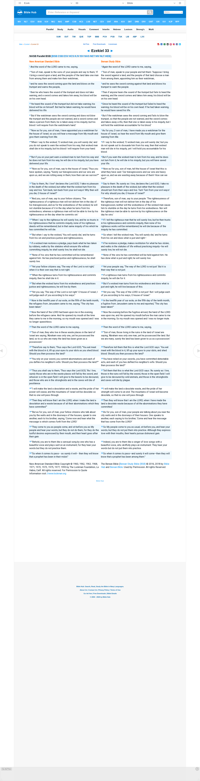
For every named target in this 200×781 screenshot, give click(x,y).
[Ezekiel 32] (3, 357)
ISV (82, 56)
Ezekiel (26, 44)
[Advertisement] (100, 540)
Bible (21, 44)
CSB (60, 56)
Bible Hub (100, 481)
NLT (102, 56)
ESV (66, 56)
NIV (97, 56)
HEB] (108, 56)
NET (92, 56)
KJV (77, 56)
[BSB (54, 56)
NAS (86, 56)
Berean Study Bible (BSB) (133, 463)
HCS (71, 56)
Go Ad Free (6, 769)
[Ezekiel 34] (196, 357)
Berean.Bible (116, 467)
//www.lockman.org (56, 473)
